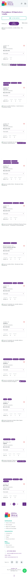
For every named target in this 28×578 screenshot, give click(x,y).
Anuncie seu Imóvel (10, 538)
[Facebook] (16, 562)
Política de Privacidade (11, 528)
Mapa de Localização (10, 526)
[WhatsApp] (25, 571)
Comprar (8, 535)
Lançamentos (9, 533)
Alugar (7, 537)
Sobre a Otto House (10, 522)
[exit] (14, 575)
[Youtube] (21, 562)
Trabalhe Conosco (10, 546)
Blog (6, 541)
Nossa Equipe (9, 524)
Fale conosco (9, 545)
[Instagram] (12, 562)
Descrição (5, 53)
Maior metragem (14, 23)
